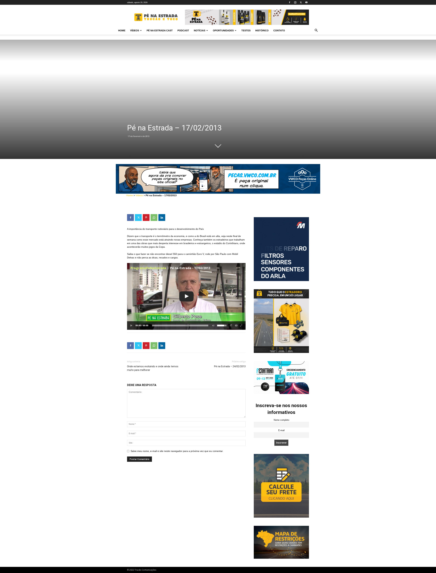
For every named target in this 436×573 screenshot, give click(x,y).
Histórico (262, 30)
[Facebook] (289, 2)
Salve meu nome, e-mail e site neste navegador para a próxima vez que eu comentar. (177, 451)
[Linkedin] (161, 217)
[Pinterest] (146, 217)
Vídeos (134, 30)
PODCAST (183, 30)
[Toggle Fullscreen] (241, 325)
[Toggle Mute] (213, 325)
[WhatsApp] (154, 217)
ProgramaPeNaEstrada (148, 267)
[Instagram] (295, 2)
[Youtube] (306, 2)
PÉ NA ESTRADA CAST (160, 30)
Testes (246, 30)
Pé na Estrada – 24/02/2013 (230, 366)
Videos (139, 195)
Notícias (199, 30)
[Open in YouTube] (236, 325)
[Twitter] (300, 2)
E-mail (281, 430)
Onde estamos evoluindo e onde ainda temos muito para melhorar (152, 368)
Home (121, 30)
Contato (279, 30)
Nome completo (281, 420)
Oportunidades (223, 30)
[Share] (231, 325)
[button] (316, 30)
